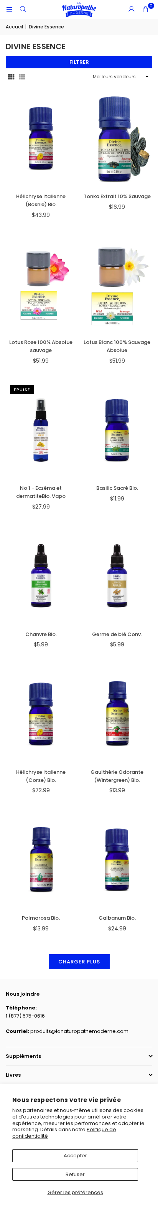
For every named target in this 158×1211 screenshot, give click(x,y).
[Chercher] (23, 9)
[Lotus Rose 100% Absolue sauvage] (41, 284)
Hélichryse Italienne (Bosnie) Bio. (41, 200)
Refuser (75, 1174)
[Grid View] (11, 77)
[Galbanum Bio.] (117, 860)
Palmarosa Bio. (41, 918)
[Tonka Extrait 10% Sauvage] (117, 138)
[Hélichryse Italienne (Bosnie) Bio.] (41, 138)
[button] (145, 10)
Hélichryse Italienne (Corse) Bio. (41, 776)
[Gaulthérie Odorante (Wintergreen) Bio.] (117, 714)
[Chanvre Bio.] (41, 575)
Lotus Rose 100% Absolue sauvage (40, 346)
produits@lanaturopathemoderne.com (79, 1031)
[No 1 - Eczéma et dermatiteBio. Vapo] (41, 430)
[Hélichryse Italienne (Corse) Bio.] (41, 714)
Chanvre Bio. (41, 634)
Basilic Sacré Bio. (117, 488)
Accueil (14, 26)
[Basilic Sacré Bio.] (117, 430)
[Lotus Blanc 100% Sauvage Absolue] (117, 284)
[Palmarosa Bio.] (41, 860)
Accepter (75, 1155)
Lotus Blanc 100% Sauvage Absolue (117, 346)
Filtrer (79, 62)
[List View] (21, 77)
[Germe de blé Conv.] (117, 575)
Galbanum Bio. (117, 918)
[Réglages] (131, 10)
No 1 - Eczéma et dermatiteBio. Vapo (41, 492)
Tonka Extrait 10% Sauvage (117, 196)
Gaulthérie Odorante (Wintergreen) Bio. (117, 776)
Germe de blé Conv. (117, 634)
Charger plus (79, 961)
